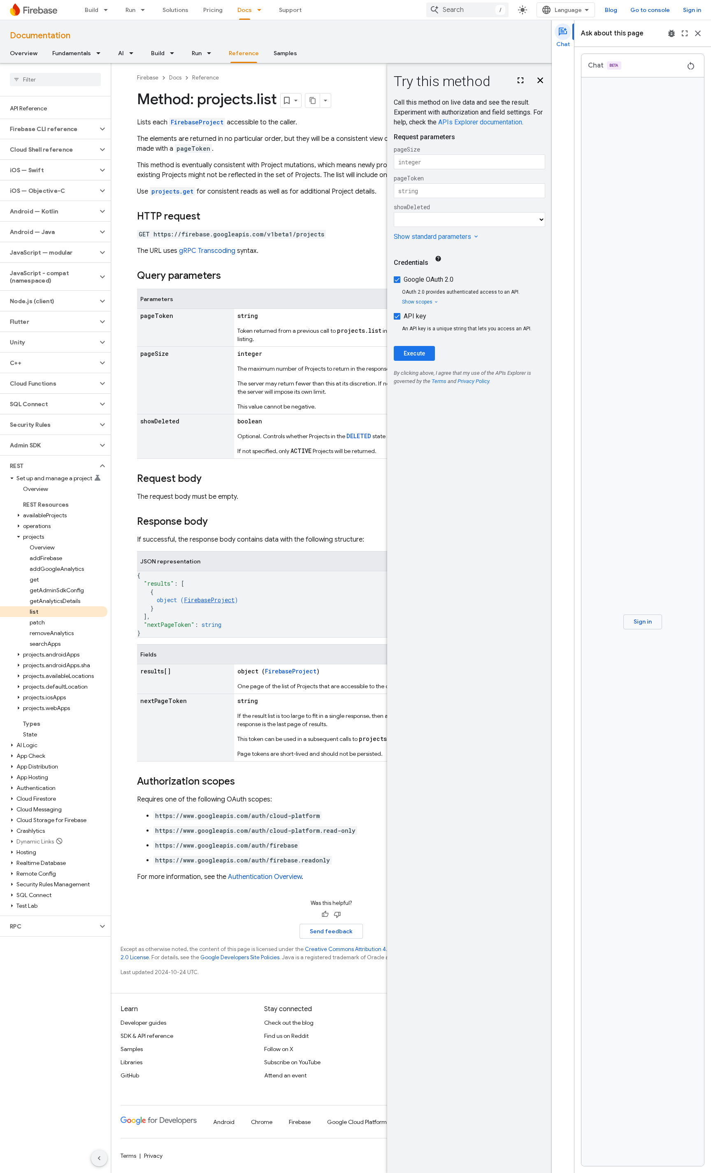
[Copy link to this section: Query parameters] (229, 276)
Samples (285, 53)
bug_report (671, 33)
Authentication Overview (265, 877)
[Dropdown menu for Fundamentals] (101, 53)
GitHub (130, 1075)
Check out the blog (289, 1022)
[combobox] (467, 9)
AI (121, 53)
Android (224, 1122)
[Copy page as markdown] (312, 100)
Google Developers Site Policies (239, 957)
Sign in (692, 10)
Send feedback (331, 931)
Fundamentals (71, 53)
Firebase (147, 77)
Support (290, 10)
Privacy (153, 1155)
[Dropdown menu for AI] (134, 53)
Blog (611, 10)
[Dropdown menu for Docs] (262, 10)
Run (130, 10)
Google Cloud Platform (357, 1122)
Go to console (650, 10)
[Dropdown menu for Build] (108, 10)
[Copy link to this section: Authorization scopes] (243, 782)
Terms (128, 1155)
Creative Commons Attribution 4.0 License (358, 949)
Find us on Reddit (286, 1036)
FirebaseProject (197, 122)
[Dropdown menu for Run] (145, 10)
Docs (244, 10)
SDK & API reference (147, 1036)
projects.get (172, 191)
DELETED (358, 436)
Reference (244, 53)
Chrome (261, 1122)
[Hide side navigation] (99, 1158)
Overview (23, 53)
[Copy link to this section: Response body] (216, 522)
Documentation (40, 35)
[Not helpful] (337, 914)
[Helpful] (325, 914)
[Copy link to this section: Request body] (210, 479)
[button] (49, 129)
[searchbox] (55, 79)
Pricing (213, 10)
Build (91, 10)
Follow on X (278, 1049)
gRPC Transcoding (207, 251)
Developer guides (143, 1022)
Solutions (175, 10)
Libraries (131, 1062)
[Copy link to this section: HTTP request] (208, 217)
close (698, 33)
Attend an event (285, 1075)
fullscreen (685, 33)
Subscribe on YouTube (292, 1062)
